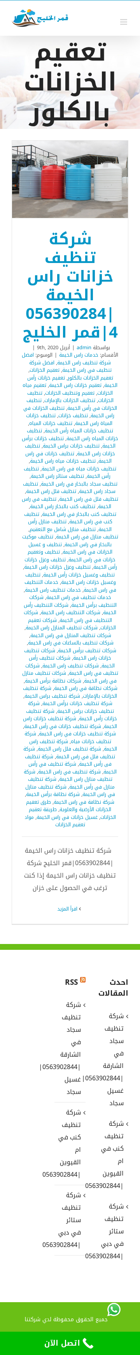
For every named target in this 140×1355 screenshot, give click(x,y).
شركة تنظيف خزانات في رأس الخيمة (62, 726)
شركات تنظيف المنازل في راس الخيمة (70, 635)
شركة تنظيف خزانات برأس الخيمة (77, 703)
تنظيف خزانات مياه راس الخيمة (63, 461)
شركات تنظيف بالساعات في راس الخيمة (71, 643)
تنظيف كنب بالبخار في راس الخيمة (79, 514)
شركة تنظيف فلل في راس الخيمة (69, 752)
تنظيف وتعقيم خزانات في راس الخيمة (72, 555)
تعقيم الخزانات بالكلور (90, 378)
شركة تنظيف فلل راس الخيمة (69, 749)
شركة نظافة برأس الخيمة (53, 794)
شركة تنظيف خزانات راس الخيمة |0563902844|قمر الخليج (80, 179)
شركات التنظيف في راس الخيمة (68, 616)
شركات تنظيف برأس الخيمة (87, 650)
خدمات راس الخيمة (78, 355)
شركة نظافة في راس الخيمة (84, 802)
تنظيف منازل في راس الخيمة (87, 537)
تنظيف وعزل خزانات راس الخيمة (57, 567)
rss (71, 982)
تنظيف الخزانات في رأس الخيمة (71, 404)
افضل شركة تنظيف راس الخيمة (66, 358)
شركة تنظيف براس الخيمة (52, 696)
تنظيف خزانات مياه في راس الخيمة (79, 469)
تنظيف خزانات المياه (50, 423)
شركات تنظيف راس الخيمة (70, 666)
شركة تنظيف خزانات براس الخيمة (71, 707)
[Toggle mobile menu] (124, 22)
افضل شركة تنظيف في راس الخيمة (70, 366)
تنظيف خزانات (73, 415)
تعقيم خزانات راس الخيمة (75, 385)
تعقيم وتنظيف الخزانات (69, 393)
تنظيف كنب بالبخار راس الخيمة (62, 506)
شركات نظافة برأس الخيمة (53, 681)
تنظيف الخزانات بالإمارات (69, 400)
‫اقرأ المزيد (68, 909)
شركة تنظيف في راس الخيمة (69, 772)
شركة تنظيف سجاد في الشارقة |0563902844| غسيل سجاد (69, 1048)
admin (84, 347)
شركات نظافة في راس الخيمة (85, 688)
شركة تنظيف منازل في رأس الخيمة (71, 783)
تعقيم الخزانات (45, 370)
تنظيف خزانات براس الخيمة (71, 446)
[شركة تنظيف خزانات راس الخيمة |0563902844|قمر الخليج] (70, 179)
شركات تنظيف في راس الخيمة (71, 669)
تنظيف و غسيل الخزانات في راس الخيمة (70, 548)
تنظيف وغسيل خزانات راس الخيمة (70, 578)
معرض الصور (59, 179)
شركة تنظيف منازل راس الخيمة (68, 775)
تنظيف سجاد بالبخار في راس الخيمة (79, 484)
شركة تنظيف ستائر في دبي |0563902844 (69, 1220)
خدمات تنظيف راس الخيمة (53, 590)
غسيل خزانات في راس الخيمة (67, 817)
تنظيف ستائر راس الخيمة (57, 476)
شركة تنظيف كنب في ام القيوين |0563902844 (69, 1143)
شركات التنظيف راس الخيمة (70, 612)
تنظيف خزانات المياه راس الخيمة (72, 434)
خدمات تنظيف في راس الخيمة (78, 597)
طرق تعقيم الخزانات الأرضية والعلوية (69, 806)
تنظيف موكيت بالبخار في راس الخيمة (67, 540)
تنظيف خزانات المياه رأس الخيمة (79, 430)
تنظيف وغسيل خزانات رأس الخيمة (79, 575)
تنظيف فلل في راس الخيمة (88, 499)
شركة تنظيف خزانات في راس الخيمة (77, 733)
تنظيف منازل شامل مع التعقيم (63, 529)
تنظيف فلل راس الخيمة (51, 491)
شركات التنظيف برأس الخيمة (73, 601)
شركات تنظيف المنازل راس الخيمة (62, 627)
